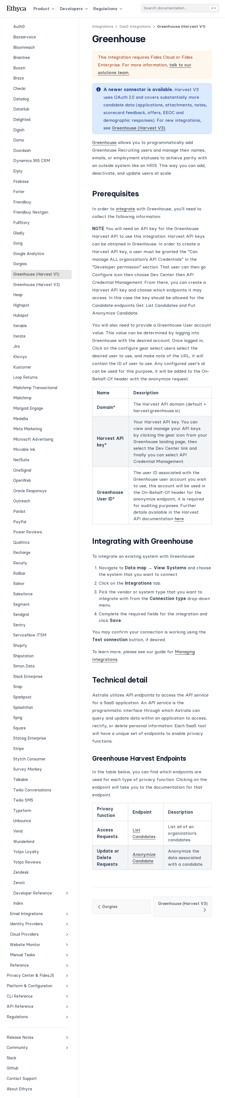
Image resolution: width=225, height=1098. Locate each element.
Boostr (19, 68)
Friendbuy (22, 202)
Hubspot (21, 315)
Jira (16, 346)
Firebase (21, 181)
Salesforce (23, 594)
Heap (17, 294)
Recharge (21, 552)
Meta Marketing (27, 428)
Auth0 (19, 26)
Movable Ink (24, 449)
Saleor (18, 583)
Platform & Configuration (29, 985)
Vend (17, 831)
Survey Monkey (27, 769)
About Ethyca (19, 1088)
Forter (18, 191)
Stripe (18, 748)
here (179, 518)
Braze (18, 78)
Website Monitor (25, 944)
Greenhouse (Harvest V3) (36, 284)
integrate (125, 208)
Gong (17, 243)
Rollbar (19, 573)
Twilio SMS (23, 800)
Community (17, 1047)
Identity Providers (26, 923)
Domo (18, 140)
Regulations (105, 8)
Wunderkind (23, 841)
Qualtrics (21, 542)
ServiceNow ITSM (29, 635)
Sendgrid (21, 614)
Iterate (19, 336)
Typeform (22, 810)
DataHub (21, 109)
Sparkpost (22, 697)
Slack (24, 1057)
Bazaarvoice (24, 37)
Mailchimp (22, 397)
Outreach (21, 501)
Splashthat (23, 707)
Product (41, 8)
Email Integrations (26, 913)
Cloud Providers (24, 934)
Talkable (20, 779)
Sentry (19, 624)
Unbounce (22, 820)
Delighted (21, 119)
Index (18, 903)
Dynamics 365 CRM (31, 160)
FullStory (21, 222)
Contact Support (22, 1078)
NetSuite (21, 459)
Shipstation (23, 655)
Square (19, 728)
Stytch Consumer (29, 759)
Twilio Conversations (32, 790)
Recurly (20, 563)
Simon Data (24, 666)
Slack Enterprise (28, 676)
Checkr (19, 88)
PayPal (19, 521)
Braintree (21, 57)
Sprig (17, 717)
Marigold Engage (28, 408)
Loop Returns (25, 377)
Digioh (18, 130)
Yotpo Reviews (27, 862)
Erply (17, 171)
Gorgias (20, 263)
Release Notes (20, 1037)
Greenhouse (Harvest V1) (36, 274)
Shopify (20, 645)
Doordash (22, 150)
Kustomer (22, 367)
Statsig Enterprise (29, 738)
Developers (71, 8)
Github (24, 1068)
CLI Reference (20, 996)
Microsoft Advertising (33, 439)
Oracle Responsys (30, 490)
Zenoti (19, 882)
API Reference (20, 1006)
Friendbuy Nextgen (30, 212)
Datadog (21, 99)
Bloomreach (24, 47)
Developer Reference (32, 893)
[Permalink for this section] (144, 193)
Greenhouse (104, 142)
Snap (17, 686)
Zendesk (21, 872)
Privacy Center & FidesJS (30, 975)
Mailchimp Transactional (35, 387)
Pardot (19, 511)
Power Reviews (27, 532)
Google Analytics (28, 253)
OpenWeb (22, 480)
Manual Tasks (22, 954)
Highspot (21, 305)
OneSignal (22, 470)
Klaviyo (20, 356)
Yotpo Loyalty (26, 851)
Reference (19, 965)
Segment (21, 604)
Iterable (20, 325)
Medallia (20, 418)
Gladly (18, 233)
